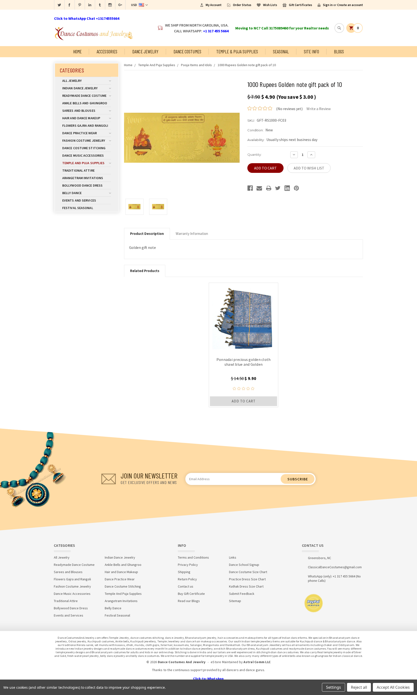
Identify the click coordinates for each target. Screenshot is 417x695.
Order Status (242, 5)
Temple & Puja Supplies (237, 51)
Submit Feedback (241, 593)
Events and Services (79, 200)
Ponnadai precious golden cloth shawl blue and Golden (243, 362)
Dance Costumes (187, 51)
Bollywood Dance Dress (82, 185)
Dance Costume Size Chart (248, 572)
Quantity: (254, 154)
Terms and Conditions (193, 557)
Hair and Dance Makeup (81, 118)
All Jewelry (72, 80)
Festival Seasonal (77, 208)
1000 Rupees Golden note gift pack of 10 (247, 65)
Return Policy (187, 579)
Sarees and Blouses (78, 110)
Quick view (244, 317)
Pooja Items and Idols (196, 65)
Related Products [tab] (144, 270)
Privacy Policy (188, 564)
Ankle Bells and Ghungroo (84, 103)
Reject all (359, 687)
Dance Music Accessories (83, 155)
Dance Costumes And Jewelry (182, 662)
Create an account (350, 5)
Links (232, 557)
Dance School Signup (244, 564)
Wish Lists (270, 5)
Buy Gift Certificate (191, 593)
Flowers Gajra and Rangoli (85, 125)
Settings (333, 687)
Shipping (184, 572)
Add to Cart (244, 401)
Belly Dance (72, 193)
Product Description (147, 233)
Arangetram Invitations (82, 178)
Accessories (107, 51)
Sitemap (235, 601)
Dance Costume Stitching (83, 148)
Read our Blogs (189, 601)
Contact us (185, 586)
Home (77, 51)
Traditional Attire (78, 170)
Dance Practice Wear (79, 133)
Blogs (339, 51)
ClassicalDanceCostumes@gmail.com (335, 567)
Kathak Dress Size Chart (246, 586)
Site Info (311, 51)
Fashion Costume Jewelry (83, 140)
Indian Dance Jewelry (79, 88)
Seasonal (281, 51)
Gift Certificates (300, 5)
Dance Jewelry (145, 51)
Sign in (328, 5)
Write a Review (318, 108)
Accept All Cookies (393, 687)
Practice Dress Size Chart (247, 579)
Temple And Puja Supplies (83, 163)
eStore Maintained (224, 662)
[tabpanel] (243, 345)
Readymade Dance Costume (84, 95)
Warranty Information (192, 233)
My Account (214, 5)
